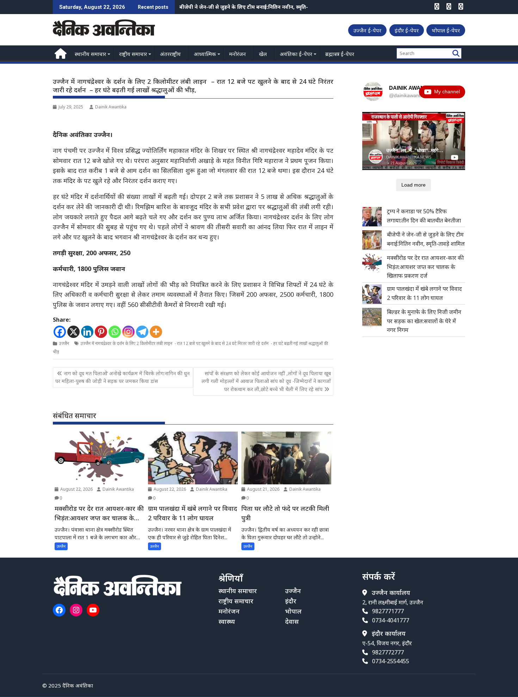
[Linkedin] (87, 332)
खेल (263, 53)
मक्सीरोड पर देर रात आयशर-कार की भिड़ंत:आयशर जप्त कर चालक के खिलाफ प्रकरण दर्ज (268, 7)
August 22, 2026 (76, 489)
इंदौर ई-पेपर (407, 30)
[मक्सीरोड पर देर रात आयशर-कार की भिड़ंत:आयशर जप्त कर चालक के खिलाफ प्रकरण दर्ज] (372, 263)
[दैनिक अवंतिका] (59, 53)
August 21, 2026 (262, 489)
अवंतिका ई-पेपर (296, 53)
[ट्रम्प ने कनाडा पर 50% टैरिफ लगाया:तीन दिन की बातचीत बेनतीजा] (372, 216)
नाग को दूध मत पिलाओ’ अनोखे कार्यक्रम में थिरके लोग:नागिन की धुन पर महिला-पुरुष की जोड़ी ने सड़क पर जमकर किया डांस (122, 377)
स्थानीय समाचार (90, 53)
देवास (292, 621)
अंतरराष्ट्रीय (170, 53)
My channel (447, 91)
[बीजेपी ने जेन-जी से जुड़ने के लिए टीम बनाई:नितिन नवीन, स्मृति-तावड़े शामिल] (372, 240)
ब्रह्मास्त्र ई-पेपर (339, 53)
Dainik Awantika (111, 107)
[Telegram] (142, 332)
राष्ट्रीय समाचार (133, 53)
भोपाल (293, 611)
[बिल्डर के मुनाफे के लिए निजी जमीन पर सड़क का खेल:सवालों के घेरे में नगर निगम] (372, 317)
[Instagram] (128, 332)
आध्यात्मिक (205, 53)
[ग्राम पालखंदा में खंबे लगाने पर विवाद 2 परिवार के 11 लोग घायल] (372, 294)
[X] (73, 332)
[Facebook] (60, 332)
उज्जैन (64, 343)
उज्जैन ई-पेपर (367, 30)
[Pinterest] (101, 332)
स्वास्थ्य (226, 621)
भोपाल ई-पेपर (446, 30)
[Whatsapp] (115, 332)
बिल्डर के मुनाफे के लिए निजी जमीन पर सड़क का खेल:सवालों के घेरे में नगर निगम (424, 321)
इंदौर (290, 601)
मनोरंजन (237, 53)
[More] (156, 332)
